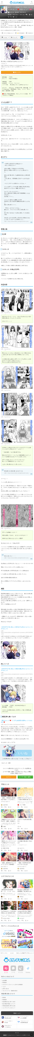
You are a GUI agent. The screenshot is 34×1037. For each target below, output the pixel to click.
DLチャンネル (17, 2)
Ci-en (9, 1022)
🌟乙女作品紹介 (20, 33)
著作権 (4, 997)
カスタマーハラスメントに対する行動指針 (12, 984)
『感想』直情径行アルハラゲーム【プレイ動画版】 (8, 863)
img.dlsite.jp (7, 312)
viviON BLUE (24, 1022)
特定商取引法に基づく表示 (8, 1001)
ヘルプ (4, 986)
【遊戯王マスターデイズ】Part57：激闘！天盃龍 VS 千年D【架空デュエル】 (8, 821)
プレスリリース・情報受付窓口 (9, 990)
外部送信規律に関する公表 (8, 1005)
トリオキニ (8, 1026)
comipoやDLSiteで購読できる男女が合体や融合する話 (24, 912)
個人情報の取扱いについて (8, 1003)
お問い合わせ (5, 988)
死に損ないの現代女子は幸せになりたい (12, 61)
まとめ (12, 953)
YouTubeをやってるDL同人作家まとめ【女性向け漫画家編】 (8, 912)
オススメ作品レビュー (9, 33)
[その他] (24, 37)
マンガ (15, 17)
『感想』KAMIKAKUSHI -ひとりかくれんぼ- (24, 863)
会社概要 (4, 980)
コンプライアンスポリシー (8, 1007)
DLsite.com (8, 1017)
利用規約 (4, 982)
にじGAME (24, 1017)
